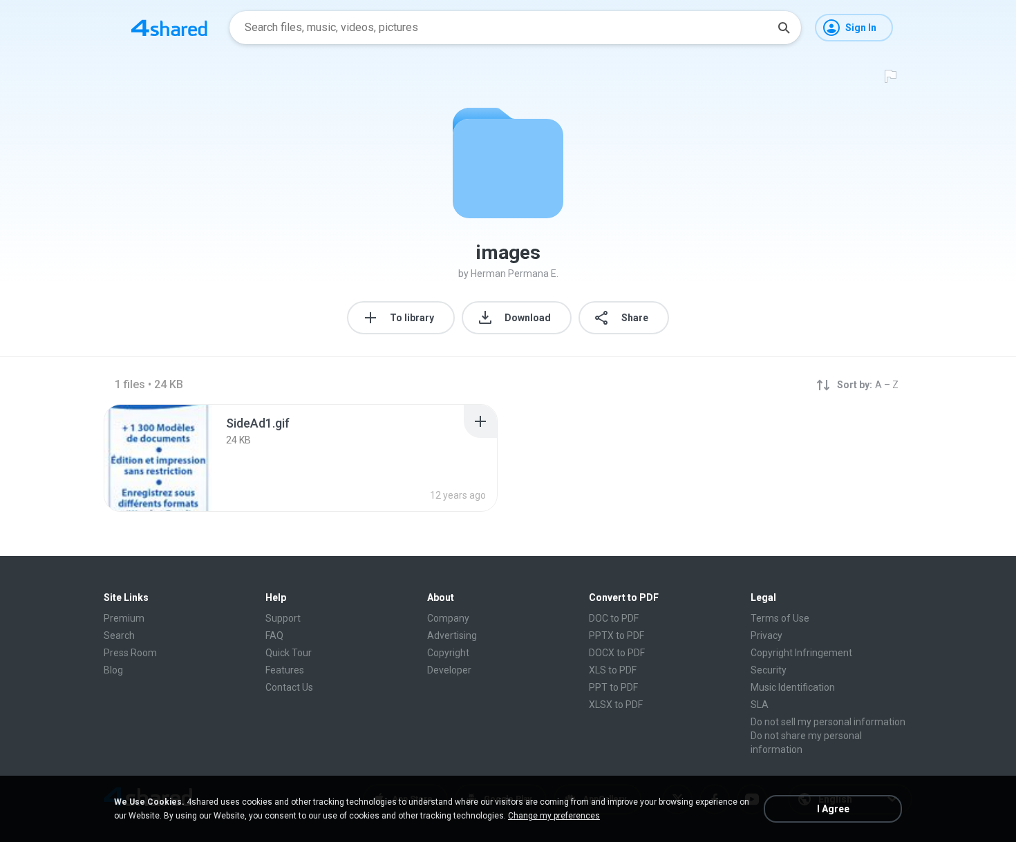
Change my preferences (554, 816)
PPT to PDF (613, 687)
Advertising (452, 635)
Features (284, 670)
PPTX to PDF (616, 635)
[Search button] (783, 27)
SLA (760, 704)
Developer (449, 670)
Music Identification (793, 687)
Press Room (130, 652)
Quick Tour (288, 652)
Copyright (448, 652)
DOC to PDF (614, 618)
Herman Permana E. (514, 273)
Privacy (766, 635)
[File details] (158, 458)
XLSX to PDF (616, 704)
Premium (124, 618)
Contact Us (289, 687)
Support (283, 618)
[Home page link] (169, 27)
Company (448, 618)
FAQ (274, 635)
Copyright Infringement (801, 652)
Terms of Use (780, 618)
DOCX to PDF (617, 652)
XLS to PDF (613, 670)
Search (119, 635)
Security (769, 670)
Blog (113, 670)
